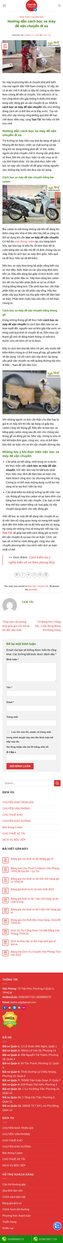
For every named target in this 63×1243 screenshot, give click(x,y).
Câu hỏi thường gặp (14, 1184)
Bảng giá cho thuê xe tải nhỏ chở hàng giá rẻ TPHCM (35, 880)
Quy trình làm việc (12, 1190)
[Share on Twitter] (28, 575)
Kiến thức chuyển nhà (31, 17)
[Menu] (4, 6)
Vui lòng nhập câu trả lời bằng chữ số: (27, 747)
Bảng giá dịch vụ (12, 1203)
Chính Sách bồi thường (15, 1209)
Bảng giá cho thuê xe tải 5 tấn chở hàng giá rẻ (36, 911)
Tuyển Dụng (9, 1221)
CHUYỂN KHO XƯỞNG (16, 821)
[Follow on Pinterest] (9, 1007)
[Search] (59, 6)
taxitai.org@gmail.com (23, 1002)
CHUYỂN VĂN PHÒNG (16, 808)
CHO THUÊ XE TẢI (13, 833)
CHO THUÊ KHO (12, 814)
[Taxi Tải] (31, 5)
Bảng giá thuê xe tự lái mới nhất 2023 (32, 889)
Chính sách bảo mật (13, 1197)
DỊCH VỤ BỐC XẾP (14, 839)
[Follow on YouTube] (19, 1007)
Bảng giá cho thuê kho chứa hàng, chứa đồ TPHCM (35, 921)
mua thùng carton (25, 241)
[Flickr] (24, 1007)
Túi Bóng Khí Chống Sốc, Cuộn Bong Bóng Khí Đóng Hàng (48, 625)
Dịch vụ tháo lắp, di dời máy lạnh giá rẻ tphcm (33, 943)
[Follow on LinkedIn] (14, 1007)
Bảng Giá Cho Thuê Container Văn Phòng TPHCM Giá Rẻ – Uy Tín (35, 870)
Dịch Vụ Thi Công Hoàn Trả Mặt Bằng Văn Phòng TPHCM (35, 932)
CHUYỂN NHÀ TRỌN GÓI (17, 802)
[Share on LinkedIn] (46, 575)
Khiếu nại (7, 1228)
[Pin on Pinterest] (40, 575)
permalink (32, 589)
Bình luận (12, 659)
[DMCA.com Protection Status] (9, 1019)
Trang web (12, 717)
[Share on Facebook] (22, 575)
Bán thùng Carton (12, 827)
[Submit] (57, 783)
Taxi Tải (47, 35)
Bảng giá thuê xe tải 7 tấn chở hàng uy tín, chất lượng (35, 900)
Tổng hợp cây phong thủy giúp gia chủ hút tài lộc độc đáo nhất (16, 625)
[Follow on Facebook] (5, 1007)
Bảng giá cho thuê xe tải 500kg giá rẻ (32, 859)
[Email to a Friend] (34, 575)
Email (10, 702)
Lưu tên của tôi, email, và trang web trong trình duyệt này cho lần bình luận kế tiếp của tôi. (29, 737)
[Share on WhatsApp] (17, 575)
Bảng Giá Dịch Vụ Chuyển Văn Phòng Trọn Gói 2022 (36, 953)
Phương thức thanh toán (16, 1215)
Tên (9, 687)
